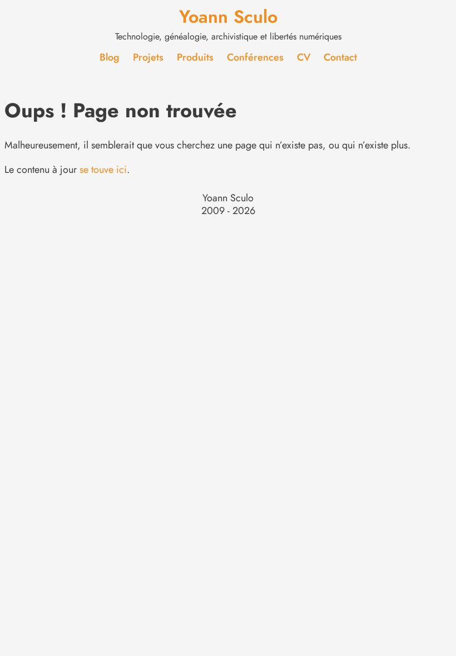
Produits (195, 57)
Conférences (255, 57)
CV (303, 57)
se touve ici (103, 169)
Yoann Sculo (228, 16)
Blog (110, 57)
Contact (340, 57)
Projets (148, 57)
